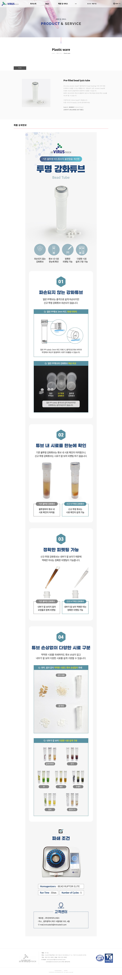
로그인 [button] (89, 4)
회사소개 (33, 4)
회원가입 (94, 4)
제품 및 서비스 (63, 4)
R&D (47, 4)
